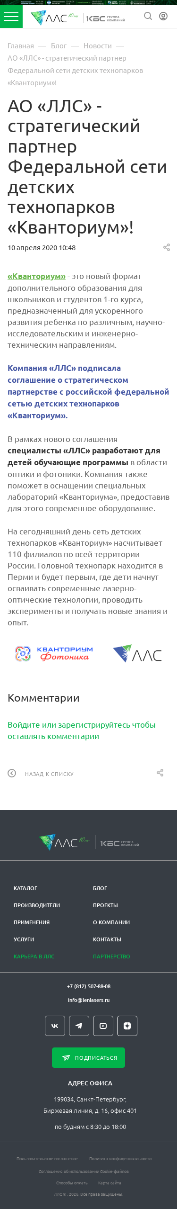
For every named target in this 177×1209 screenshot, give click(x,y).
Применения (32, 922)
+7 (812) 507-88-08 (88, 986)
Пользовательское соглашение (47, 1158)
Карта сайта (109, 1182)
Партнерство (111, 956)
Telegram (79, 1026)
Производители (37, 905)
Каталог (25, 888)
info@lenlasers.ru (89, 1000)
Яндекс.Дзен (127, 1026)
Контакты (107, 939)
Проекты (105, 905)
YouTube (103, 1026)
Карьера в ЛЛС (34, 956)
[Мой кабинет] (163, 16)
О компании (111, 922)
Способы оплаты (72, 1182)
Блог (100, 888)
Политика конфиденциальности (120, 1158)
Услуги (24, 939)
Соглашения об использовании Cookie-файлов (84, 1170)
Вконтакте (55, 1026)
